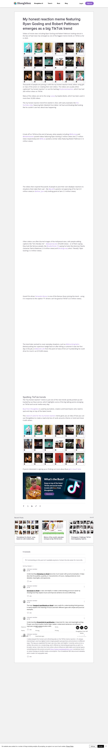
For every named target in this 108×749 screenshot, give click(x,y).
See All (92, 517)
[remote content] (54, 122)
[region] (81, 3)
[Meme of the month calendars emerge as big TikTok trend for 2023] (54, 527)
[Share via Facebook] (23, 506)
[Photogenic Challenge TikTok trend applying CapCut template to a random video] (81, 527)
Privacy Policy (69, 746)
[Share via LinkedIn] (32, 506)
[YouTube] (85, 627)
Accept (101, 746)
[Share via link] (36, 506)
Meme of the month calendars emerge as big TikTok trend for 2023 (54, 538)
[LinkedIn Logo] (77, 627)
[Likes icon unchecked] (28, 581)
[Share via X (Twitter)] (28, 506)
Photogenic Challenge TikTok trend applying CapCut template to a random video (81, 538)
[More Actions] (84, 570)
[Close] (106, 746)
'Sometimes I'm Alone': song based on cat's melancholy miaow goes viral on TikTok (25, 538)
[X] (81, 627)
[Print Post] (40, 506)
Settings (93, 746)
